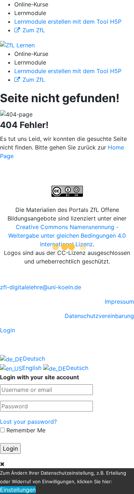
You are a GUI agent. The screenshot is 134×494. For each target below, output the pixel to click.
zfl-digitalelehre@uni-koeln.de (40, 287)
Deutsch (34, 358)
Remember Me (25, 430)
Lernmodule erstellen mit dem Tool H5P (67, 21)
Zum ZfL (34, 30)
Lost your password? (28, 421)
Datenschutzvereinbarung (99, 315)
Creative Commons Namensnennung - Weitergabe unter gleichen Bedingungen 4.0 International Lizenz (67, 235)
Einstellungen (18, 489)
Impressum (119, 301)
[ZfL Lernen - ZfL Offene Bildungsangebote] (17, 44)
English (32, 367)
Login (7, 330)
